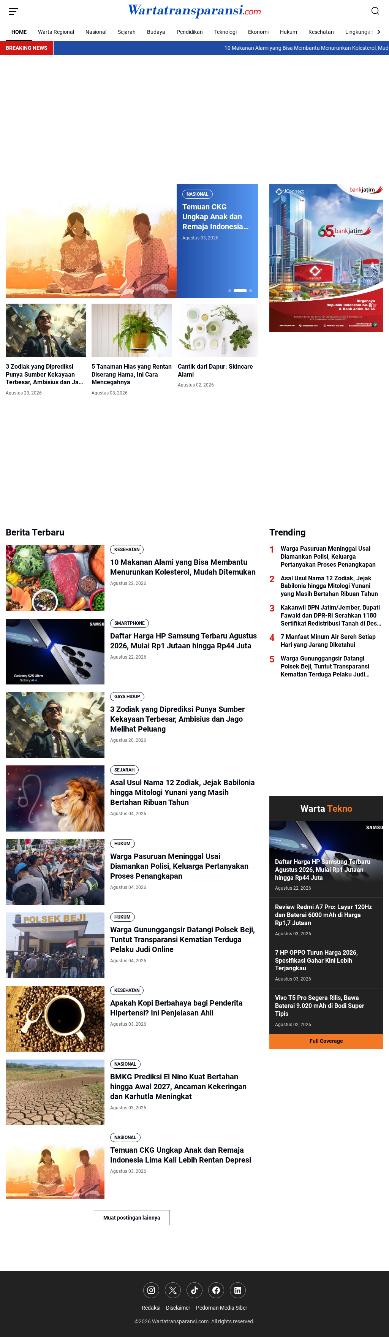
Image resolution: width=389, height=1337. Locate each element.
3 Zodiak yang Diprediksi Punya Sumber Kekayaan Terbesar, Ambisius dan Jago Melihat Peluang (45, 375)
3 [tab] (245, 290)
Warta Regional (56, 32)
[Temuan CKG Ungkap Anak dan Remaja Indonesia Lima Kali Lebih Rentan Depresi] (55, 1166)
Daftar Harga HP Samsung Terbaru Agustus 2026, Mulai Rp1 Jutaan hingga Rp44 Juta (183, 640)
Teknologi (225, 32)
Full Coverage (326, 1041)
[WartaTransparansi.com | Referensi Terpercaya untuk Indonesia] (194, 11)
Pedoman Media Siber (221, 1308)
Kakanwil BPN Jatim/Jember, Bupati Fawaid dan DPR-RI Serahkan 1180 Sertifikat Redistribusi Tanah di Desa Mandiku (330, 615)
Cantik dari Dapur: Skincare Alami (215, 370)
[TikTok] (194, 1290)
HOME (19, 32)
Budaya (156, 32)
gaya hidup (127, 696)
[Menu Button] (13, 11)
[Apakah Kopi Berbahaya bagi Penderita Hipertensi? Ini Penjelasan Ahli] (55, 1019)
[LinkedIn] (238, 1290)
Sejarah (127, 32)
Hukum (288, 32)
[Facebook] (216, 1290)
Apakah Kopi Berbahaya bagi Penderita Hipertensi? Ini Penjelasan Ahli (176, 1007)
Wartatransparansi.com (180, 1321)
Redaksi (151, 1308)
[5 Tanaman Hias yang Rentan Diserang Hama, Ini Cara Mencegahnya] (132, 330)
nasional (198, 194)
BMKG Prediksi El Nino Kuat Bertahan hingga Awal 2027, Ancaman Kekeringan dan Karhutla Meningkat (178, 1086)
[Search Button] (375, 11)
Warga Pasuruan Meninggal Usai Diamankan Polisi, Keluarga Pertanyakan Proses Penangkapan (179, 866)
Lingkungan (359, 32)
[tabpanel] (132, 241)
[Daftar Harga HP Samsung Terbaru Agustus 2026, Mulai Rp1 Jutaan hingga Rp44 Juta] (55, 651)
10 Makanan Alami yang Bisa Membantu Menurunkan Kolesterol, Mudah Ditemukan (283, 48)
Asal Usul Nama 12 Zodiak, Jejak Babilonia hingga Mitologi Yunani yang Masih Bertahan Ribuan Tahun (182, 792)
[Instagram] (151, 1290)
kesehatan (126, 549)
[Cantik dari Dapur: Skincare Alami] (218, 330)
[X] (173, 1290)
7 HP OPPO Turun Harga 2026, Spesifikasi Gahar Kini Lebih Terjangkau (316, 960)
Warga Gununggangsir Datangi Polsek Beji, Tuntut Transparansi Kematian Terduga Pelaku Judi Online (182, 939)
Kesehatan (321, 32)
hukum (122, 843)
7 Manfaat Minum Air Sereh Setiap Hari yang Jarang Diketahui (328, 640)
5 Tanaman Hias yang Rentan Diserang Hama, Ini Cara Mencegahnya (132, 374)
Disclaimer (178, 1308)
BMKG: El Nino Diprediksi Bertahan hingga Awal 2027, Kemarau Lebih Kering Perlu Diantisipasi (215, 216)
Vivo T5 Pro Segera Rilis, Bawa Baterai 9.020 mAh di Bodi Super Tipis (319, 1005)
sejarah (124, 770)
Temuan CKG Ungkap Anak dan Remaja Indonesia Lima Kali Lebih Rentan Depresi (180, 1154)
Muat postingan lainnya (131, 1218)
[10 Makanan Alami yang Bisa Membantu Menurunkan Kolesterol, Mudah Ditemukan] (55, 578)
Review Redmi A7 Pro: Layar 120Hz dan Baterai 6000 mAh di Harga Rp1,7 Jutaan (323, 915)
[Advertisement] (194, 119)
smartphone (129, 623)
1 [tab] (229, 290)
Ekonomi (258, 32)
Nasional (95, 32)
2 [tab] (235, 290)
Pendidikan (190, 32)
